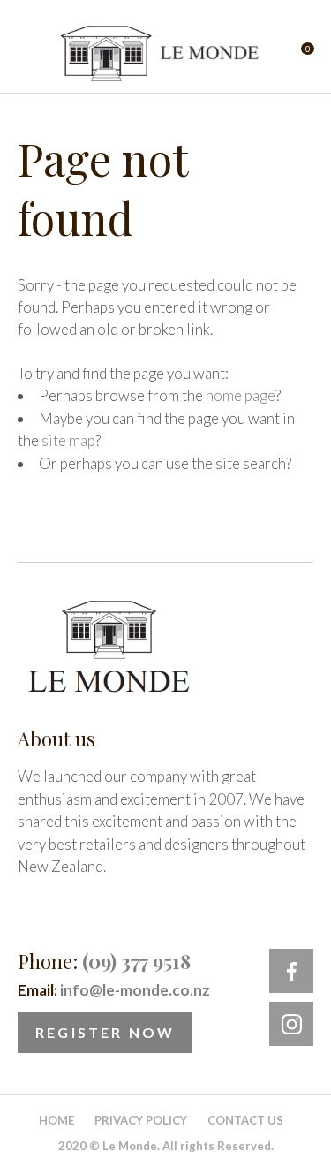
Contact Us (245, 1120)
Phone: (104, 961)
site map (68, 440)
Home (56, 1120)
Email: (114, 990)
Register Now (105, 1032)
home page (240, 395)
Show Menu (28, 53)
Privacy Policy (140, 1120)
